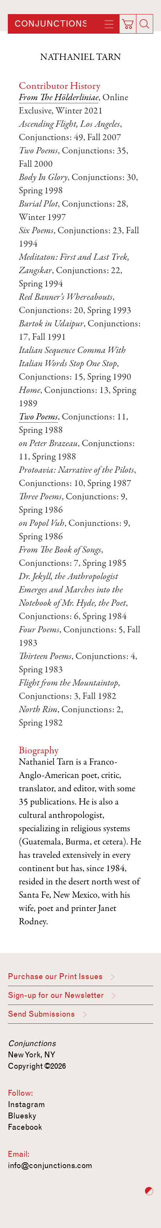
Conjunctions (51, 24)
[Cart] (129, 21)
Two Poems (38, 417)
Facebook (25, 1127)
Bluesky (22, 1115)
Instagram (26, 1104)
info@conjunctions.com (50, 1165)
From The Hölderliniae (58, 98)
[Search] (144, 23)
